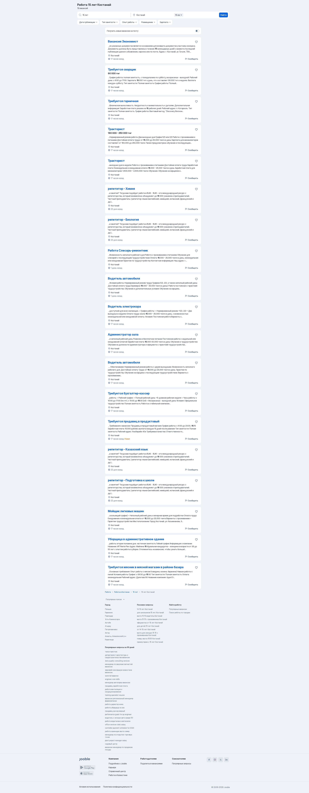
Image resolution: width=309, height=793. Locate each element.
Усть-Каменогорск (112, 619)
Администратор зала (123, 334)
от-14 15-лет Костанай (146, 629)
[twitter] (220, 759)
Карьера (112, 767)
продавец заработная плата (116, 686)
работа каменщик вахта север (117, 731)
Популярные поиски (114, 599)
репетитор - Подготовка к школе (131, 480)
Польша (108, 609)
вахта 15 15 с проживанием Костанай (152, 619)
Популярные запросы (181, 763)
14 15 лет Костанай (145, 609)
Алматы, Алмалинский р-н (115, 636)
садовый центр (111, 744)
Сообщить (193, 59)
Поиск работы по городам (179, 612)
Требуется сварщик (122, 69)
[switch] (197, 31)
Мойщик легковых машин (126, 511)
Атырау (108, 626)
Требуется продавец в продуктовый (133, 421)
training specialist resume (115, 695)
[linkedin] (226, 759)
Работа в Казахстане (118, 775)
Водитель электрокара (124, 306)
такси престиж (111, 652)
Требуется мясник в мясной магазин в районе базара (146, 567)
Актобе (108, 623)
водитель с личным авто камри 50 (119, 718)
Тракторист (116, 129)
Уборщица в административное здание (136, 539)
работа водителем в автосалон (117, 721)
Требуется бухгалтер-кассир (129, 393)
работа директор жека (114, 704)
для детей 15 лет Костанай (148, 626)
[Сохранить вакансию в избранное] (196, 41)
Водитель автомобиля (124, 278)
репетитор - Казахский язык (128, 449)
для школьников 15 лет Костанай (150, 612)
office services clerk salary (115, 724)
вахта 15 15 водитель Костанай (149, 616)
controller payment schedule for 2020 (119, 728)
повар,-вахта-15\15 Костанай (148, 639)
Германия (108, 612)
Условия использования (89, 787)
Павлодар (109, 616)
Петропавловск (111, 629)
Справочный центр (117, 771)
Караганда (109, 640)
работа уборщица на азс (115, 708)
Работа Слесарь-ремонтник (128, 250)
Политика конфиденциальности (117, 787)
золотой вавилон (112, 676)
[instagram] (214, 759)
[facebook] (209, 759)
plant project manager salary (116, 740)
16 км (177, 15)
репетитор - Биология (123, 219)
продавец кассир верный (115, 711)
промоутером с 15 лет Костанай (150, 642)
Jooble (227, 787)
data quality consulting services (117, 661)
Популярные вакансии (178, 609)
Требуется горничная (123, 101)
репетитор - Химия (121, 188)
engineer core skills (112, 679)
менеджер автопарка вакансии (117, 682)
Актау (107, 633)
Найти (223, 15)
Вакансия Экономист (123, 41)
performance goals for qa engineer (118, 714)
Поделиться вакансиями (151, 763)
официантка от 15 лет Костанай (150, 623)
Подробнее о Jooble (118, 763)
